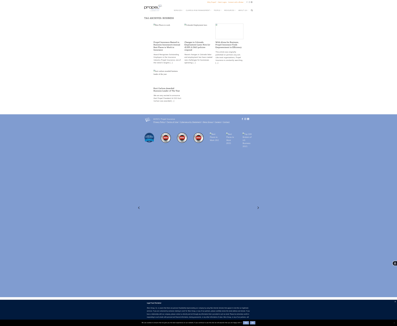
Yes (246, 323)
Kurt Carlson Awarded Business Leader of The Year (167, 89)
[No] (394, 323)
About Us (242, 10)
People (217, 10)
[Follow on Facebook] (247, 2)
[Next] (258, 208)
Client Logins (222, 2)
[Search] (252, 10)
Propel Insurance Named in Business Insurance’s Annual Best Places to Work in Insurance (167, 46)
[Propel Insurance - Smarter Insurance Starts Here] (153, 7)
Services (178, 10)
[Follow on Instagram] (249, 2)
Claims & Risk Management (198, 10)
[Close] (395, 301)
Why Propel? (211, 2)
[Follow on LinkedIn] (251, 2)
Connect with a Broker (235, 2)
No (253, 323)
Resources (229, 10)
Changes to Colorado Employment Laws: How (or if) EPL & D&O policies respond (197, 46)
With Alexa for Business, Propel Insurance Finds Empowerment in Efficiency (228, 44)
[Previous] (139, 208)
